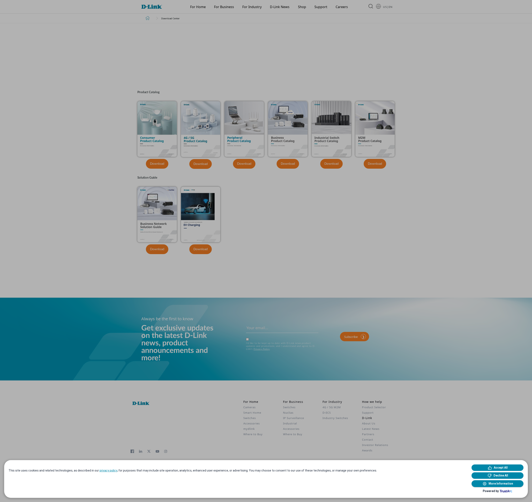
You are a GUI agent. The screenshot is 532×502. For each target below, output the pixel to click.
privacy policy (108, 470)
